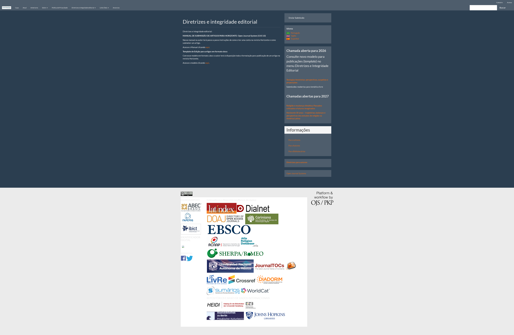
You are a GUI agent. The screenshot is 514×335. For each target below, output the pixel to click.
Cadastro (499, 2)
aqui (207, 47)
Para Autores (294, 145)
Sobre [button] (44, 8)
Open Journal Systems (296, 173)
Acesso (509, 2)
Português (295, 33)
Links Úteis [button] (103, 8)
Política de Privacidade (60, 8)
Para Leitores (294, 140)
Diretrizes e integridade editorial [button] (83, 8)
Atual (25, 8)
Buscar (503, 7)
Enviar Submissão (296, 18)
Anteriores (34, 8)
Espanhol (294, 38)
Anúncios (116, 8)
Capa (17, 8)
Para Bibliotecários (296, 151)
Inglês (293, 35)
